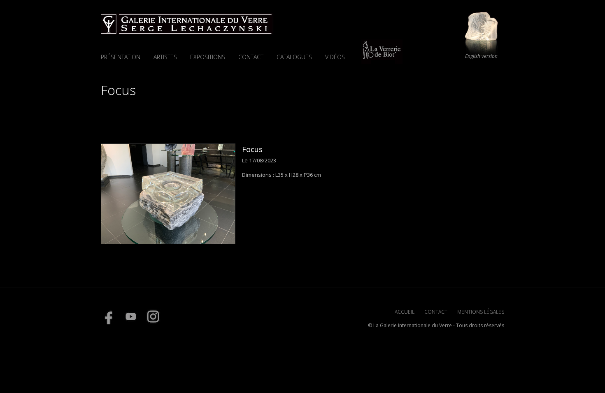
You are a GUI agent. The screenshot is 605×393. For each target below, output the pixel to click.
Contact (250, 57)
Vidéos (335, 57)
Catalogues (294, 57)
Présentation (120, 57)
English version (481, 56)
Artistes (165, 57)
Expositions (207, 57)
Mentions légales (480, 311)
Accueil (404, 311)
